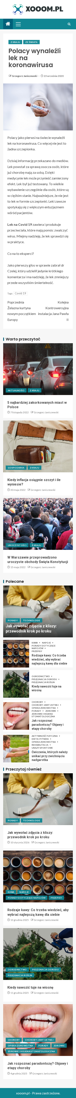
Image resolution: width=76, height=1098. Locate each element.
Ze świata (31, 42)
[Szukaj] (69, 24)
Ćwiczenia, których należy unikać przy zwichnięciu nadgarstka (50, 756)
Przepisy (37, 651)
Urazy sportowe (42, 748)
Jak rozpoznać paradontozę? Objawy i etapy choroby (48, 724)
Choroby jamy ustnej (45, 705)
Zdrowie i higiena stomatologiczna (43, 715)
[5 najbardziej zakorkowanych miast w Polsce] (38, 369)
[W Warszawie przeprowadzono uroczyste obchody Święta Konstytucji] (38, 524)
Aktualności (16, 390)
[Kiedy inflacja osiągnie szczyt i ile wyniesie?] (38, 446)
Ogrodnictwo (41, 676)
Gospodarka (16, 467)
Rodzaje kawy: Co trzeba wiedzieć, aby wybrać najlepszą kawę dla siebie (49, 659)
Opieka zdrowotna (44, 708)
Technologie (31, 620)
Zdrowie (50, 711)
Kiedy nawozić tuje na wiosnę (30, 987)
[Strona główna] (8, 24)
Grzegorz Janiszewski (25, 76)
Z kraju (15, 42)
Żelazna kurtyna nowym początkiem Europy (21, 311)
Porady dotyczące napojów (44, 646)
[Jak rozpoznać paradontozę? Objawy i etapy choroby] (16, 716)
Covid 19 (20, 293)
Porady (13, 620)
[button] (18, 24)
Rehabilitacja (40, 745)
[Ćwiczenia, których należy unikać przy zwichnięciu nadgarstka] (16, 748)
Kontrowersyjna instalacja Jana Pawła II (53, 311)
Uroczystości (17, 545)
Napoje (46, 642)
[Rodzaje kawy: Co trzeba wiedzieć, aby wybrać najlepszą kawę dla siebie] (16, 654)
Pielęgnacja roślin (43, 682)
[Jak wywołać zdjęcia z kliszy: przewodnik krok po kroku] (38, 611)
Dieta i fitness (40, 739)
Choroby (37, 702)
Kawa (35, 642)
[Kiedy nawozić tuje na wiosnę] (16, 684)
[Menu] (18, 24)
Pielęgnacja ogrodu (44, 679)
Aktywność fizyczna (45, 736)
